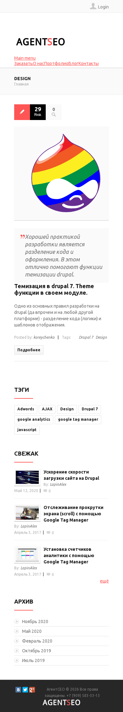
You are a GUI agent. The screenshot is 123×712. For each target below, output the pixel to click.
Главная (21, 84)
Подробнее (28, 350)
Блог (73, 63)
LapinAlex (58, 484)
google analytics (33, 419)
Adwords (25, 409)
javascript (27, 430)
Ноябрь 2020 (35, 621)
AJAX (47, 409)
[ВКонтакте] (18, 690)
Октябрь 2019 (36, 650)
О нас (38, 63)
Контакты (89, 63)
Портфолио (56, 63)
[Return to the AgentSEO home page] (40, 42)
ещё (104, 580)
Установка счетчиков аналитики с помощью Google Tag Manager (69, 555)
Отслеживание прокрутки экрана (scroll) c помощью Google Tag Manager (73, 514)
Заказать (23, 63)
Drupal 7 (86, 337)
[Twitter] (25, 690)
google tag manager (78, 419)
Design (101, 337)
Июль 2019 (33, 660)
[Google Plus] (32, 690)
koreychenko (44, 337)
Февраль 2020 (37, 641)
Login (103, 6)
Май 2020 (32, 631)
